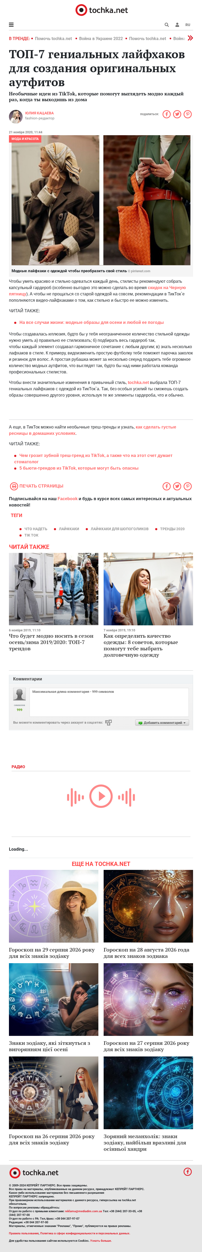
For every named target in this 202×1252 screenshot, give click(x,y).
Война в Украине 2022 (101, 38)
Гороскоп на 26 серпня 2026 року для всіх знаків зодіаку (52, 1139)
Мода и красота (25, 139)
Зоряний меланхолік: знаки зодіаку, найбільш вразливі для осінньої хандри (145, 1142)
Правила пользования (24, 1233)
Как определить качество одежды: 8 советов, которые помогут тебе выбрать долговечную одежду (141, 645)
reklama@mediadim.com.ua (83, 1211)
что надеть (35, 529)
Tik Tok (31, 535)
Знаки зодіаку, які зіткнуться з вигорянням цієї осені (49, 1046)
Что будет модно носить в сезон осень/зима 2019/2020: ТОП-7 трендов (51, 642)
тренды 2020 (172, 529)
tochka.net (138, 382)
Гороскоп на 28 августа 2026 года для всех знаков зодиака (146, 952)
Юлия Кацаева (39, 113)
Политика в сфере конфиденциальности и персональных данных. (85, 1233)
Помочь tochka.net (54, 38)
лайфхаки (69, 529)
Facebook (68, 498)
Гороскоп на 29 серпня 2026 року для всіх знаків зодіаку (52, 952)
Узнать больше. (101, 1241)
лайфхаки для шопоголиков (120, 529)
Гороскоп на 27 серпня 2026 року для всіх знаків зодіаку (146, 1046)
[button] (177, 25)
